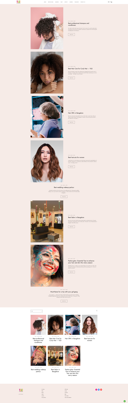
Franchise (66, 392)
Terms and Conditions (68, 397)
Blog (65, 394)
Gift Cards (66, 389)
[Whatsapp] (125, 401)
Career (66, 390)
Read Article (71, 34)
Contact (43, 395)
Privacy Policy (44, 397)
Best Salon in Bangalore (76, 217)
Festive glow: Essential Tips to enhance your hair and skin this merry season (81, 262)
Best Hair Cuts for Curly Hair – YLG (80, 68)
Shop (42, 390)
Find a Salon (66, 395)
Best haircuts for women (76, 157)
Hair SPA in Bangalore (75, 113)
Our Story (43, 389)
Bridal (42, 392)
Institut (42, 394)
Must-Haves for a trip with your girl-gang (64, 292)
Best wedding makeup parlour (64, 187)
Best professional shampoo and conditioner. (78, 24)
